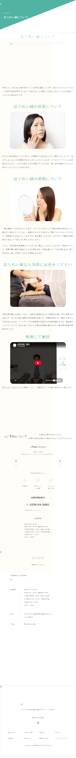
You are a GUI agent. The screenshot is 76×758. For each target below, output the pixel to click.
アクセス (57, 732)
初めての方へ (11, 732)
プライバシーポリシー (61, 738)
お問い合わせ (27, 738)
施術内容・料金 (43, 738)
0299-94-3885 (39, 504)
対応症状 (41, 732)
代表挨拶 (10, 738)
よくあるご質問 (28, 732)
